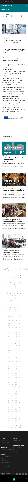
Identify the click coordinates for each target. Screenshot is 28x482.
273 (12, 414)
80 (14, 305)
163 (19, 350)
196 (8, 371)
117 (12, 325)
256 (8, 405)
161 (12, 350)
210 (16, 377)
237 (12, 393)
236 (8, 393)
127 (19, 330)
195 (19, 368)
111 (19, 321)
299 (20, 427)
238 (16, 393)
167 (19, 352)
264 (8, 409)
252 (8, 402)
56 (10, 293)
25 (17, 277)
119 (19, 325)
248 (8, 400)
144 (8, 341)
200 (8, 373)
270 (16, 411)
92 (9, 311)
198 (16, 371)
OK (14, 479)
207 (20, 375)
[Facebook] (17, 474)
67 (19, 298)
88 (9, 309)
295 (20, 425)
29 (14, 280)
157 (12, 348)
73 (7, 302)
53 (17, 291)
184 (9, 364)
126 (16, 330)
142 (16, 339)
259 (19, 405)
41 (20, 284)
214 (16, 380)
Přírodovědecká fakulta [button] (6, 6)
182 (16, 361)
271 (19, 411)
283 (19, 418)
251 (19, 400)
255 (19, 402)
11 (19, 271)
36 (20, 282)
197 (12, 371)
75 (14, 302)
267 (20, 409)
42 (9, 286)
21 (20, 275)
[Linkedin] (23, 474)
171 (19, 355)
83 (7, 307)
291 (19, 423)
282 (16, 418)
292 (8, 425)
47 (12, 289)
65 (12, 298)
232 (8, 391)
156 (9, 348)
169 (12, 355)
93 (12, 311)
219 (19, 382)
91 (18, 309)
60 (9, 296)
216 (9, 382)
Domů (5, 38)
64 (9, 298)
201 (12, 373)
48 (15, 289)
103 (19, 316)
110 (16, 321)
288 (8, 423)
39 (14, 284)
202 (16, 373)
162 (16, 350)
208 (9, 377)
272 (8, 414)
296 (8, 427)
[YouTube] (26, 474)
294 (16, 425)
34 (14, 282)
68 (7, 300)
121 (12, 327)
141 (12, 339)
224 (8, 386)
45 (19, 286)
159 (19, 348)
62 (15, 296)
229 (12, 389)
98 (15, 314)
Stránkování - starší (25, 269)
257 (12, 405)
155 (19, 345)
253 (12, 402)
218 (16, 382)
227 (19, 386)
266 (16, 409)
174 (16, 357)
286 (16, 421)
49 (19, 289)
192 (8, 368)
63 (18, 296)
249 (12, 400)
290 (16, 423)
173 (12, 357)
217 (12, 382)
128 (9, 332)
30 (17, 280)
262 (16, 407)
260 (8, 407)
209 (12, 377)
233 (12, 391)
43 (12, 286)
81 (17, 305)
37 (7, 284)
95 (19, 311)
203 (20, 373)
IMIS (9, 2)
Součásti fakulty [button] (5, 10)
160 (9, 350)
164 (8, 352)
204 (8, 375)
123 (19, 327)
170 (16, 355)
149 (12, 343)
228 (8, 389)
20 (17, 275)
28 (10, 280)
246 (16, 398)
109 (12, 321)
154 (16, 345)
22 (7, 277)
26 (20, 277)
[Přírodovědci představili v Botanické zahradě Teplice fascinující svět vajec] (14, 210)
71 (17, 300)
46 (9, 289)
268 (8, 411)
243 (20, 396)
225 (12, 386)
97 (12, 314)
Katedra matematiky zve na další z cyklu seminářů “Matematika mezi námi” (12, 252)
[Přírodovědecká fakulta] (5, 16)
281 (12, 418)
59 (20, 293)
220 (9, 384)
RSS (11, 474)
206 (16, 375)
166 (16, 352)
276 (8, 416)
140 (9, 339)
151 (19, 343)
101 (12, 316)
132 (9, 334)
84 (10, 307)
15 (17, 273)
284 (8, 421)
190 (16, 366)
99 (19, 314)
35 (17, 282)
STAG (6, 2)
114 (16, 323)
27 (7, 280)
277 (12, 416)
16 (20, 273)
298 (16, 427)
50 (7, 291)
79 (11, 305)
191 (19, 366)
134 (16, 334)
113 (12, 323)
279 (19, 416)
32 (7, 282)
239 (19, 393)
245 (12, 398)
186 (16, 364)
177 (12, 359)
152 (9, 345)
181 (12, 361)
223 (19, 384)
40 (17, 284)
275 (19, 414)
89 (12, 309)
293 (12, 425)
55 (7, 293)
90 (15, 309)
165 (12, 352)
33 (10, 282)
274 (16, 414)
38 (10, 284)
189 (12, 366)
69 (11, 300)
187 (19, 364)
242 (16, 396)
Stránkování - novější (5, 269)
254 (16, 402)
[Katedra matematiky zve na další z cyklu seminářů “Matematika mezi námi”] (14, 241)
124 (9, 330)
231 (19, 389)
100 (9, 316)
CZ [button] (1, 2)
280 (9, 418)
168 (9, 355)
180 (9, 361)
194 (16, 368)
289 (12, 423)
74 (10, 302)
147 (19, 341)
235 (19, 391)
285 (12, 421)
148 (9, 343)
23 (10, 277)
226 (16, 386)
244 (8, 398)
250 (16, 400)
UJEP (12, 2)
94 (15, 311)
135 (19, 334)
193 (12, 368)
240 (8, 396)
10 (16, 271)
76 (17, 302)
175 (19, 357)
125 (12, 330)
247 (20, 398)
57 (14, 293)
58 (17, 293)
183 (19, 361)
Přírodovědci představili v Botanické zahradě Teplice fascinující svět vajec (12, 221)
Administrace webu (5, 474)
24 (14, 277)
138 (16, 336)
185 (12, 364)
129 (12, 332)
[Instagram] (20, 474)
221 (12, 384)
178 (16, 359)
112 (9, 323)
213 (12, 380)
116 (9, 325)
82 (20, 305)
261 (12, 407)
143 (19, 339)
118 (15, 325)
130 (16, 332)
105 (12, 318)
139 (19, 336)
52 (14, 291)
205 (12, 375)
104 (8, 318)
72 (20, 300)
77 (20, 302)
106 (16, 318)
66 (15, 298)
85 (14, 307)
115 (19, 323)
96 (9, 314)
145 (12, 341)
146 (16, 341)
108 (9, 321)
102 (16, 316)
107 (19, 318)
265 (12, 409)
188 (8, 366)
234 (16, 391)
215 (19, 380)
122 (16, 327)
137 (12, 336)
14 (14, 273)
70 (14, 300)
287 (19, 421)
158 (16, 348)
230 (16, 389)
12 (8, 273)
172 (9, 357)
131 (19, 332)
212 (9, 380)
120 (9, 327)
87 (20, 307)
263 (20, 407)
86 (17, 307)
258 (16, 405)
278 (16, 416)
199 (19, 371)
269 (12, 411)
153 (12, 345)
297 (12, 427)
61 (12, 296)
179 (19, 359)
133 (12, 334)
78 (7, 305)
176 (9, 359)
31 (20, 280)
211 (19, 377)
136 (9, 336)
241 (12, 396)
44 (15, 286)
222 (16, 384)
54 (20, 291)
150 (16, 343)
